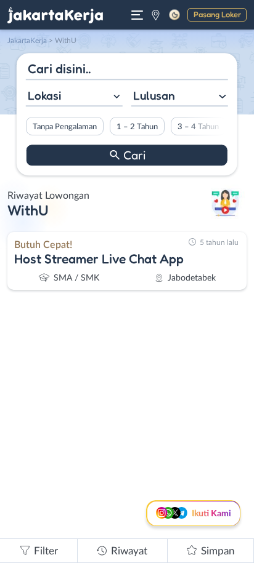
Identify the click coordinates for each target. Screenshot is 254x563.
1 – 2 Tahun (137, 126)
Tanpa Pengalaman (65, 126)
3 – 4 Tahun (198, 126)
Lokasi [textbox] (44, 95)
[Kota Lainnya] (155, 15)
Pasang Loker (217, 14)
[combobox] (74, 96)
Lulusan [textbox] (154, 95)
